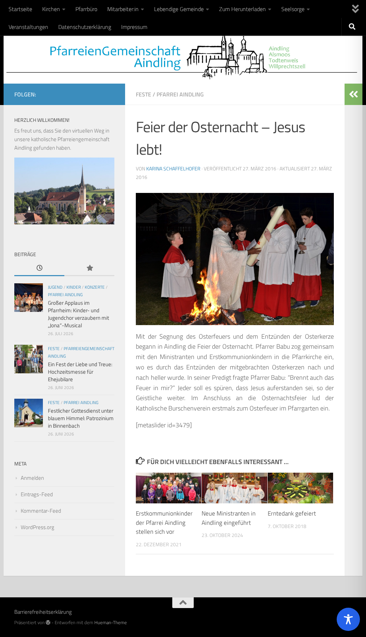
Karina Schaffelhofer (173, 168)
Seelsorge (293, 9)
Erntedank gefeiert (292, 513)
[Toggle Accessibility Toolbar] (348, 619)
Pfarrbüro (86, 9)
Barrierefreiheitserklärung (43, 612)
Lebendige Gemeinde (179, 9)
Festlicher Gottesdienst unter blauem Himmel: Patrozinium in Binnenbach (81, 418)
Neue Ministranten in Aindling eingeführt (229, 518)
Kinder (73, 287)
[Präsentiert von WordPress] (48, 622)
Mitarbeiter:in (123, 9)
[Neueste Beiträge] (39, 268)
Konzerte (95, 287)
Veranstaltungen (28, 27)
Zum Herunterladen (242, 9)
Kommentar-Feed (41, 511)
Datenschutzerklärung (84, 27)
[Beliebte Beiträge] (89, 268)
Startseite (20, 9)
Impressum (134, 27)
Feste (143, 94)
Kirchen (51, 9)
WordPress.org (37, 527)
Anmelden (32, 478)
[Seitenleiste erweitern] (353, 94)
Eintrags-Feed (37, 494)
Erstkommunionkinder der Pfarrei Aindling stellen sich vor (164, 522)
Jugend (55, 287)
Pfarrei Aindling (180, 94)
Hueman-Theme (110, 622)
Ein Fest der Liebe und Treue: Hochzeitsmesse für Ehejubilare (80, 371)
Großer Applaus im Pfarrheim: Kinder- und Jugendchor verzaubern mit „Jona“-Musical (78, 314)
